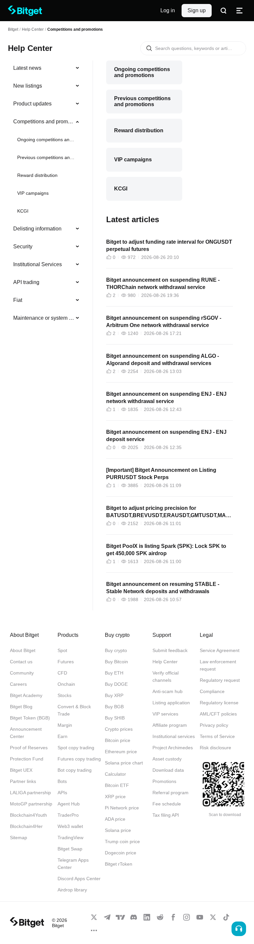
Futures (66, 661)
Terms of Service (217, 736)
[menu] (46, 194)
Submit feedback (170, 650)
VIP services (165, 714)
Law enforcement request (218, 665)
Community (22, 673)
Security (22, 246)
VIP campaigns (33, 193)
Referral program (170, 792)
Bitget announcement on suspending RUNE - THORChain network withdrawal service (163, 283)
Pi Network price (122, 807)
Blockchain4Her (26, 826)
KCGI (22, 211)
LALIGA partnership (30, 792)
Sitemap (18, 837)
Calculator (115, 774)
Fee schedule (166, 803)
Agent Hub (69, 803)
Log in (167, 10)
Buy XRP (114, 695)
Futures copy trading (79, 758)
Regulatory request (220, 680)
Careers (18, 684)
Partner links (23, 781)
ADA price (115, 819)
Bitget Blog (21, 706)
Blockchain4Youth (28, 815)
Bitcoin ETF (117, 785)
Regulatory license (219, 702)
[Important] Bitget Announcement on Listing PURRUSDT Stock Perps (161, 473)
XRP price (115, 796)
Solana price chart (124, 762)
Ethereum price (121, 751)
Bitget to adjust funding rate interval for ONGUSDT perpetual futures (169, 245)
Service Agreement (219, 650)
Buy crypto (116, 650)
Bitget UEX (21, 770)
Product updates (32, 103)
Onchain (66, 684)
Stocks (64, 695)
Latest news (27, 68)
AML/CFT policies (218, 714)
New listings (27, 86)
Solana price (118, 830)
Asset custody (167, 758)
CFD (62, 673)
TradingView (70, 837)
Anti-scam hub (167, 691)
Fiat (17, 300)
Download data (168, 770)
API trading (26, 282)
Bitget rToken (118, 864)
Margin (65, 725)
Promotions (164, 781)
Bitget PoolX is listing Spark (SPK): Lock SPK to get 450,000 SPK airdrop (166, 549)
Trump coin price (122, 841)
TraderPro (68, 815)
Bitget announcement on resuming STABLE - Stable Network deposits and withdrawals (162, 587)
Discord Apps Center (79, 878)
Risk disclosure (215, 747)
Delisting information (37, 228)
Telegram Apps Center (73, 863)
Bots (62, 781)
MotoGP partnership (31, 803)
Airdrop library (72, 889)
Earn (62, 736)
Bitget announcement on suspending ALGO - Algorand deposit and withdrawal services (162, 359)
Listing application (171, 702)
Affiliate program (169, 725)
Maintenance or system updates (43, 318)
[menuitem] (46, 68)
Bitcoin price (117, 740)
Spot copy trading (76, 747)
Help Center (165, 661)
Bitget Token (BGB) (30, 717)
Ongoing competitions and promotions (45, 139)
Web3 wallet (70, 826)
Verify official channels (165, 676)
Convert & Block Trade (74, 710)
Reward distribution (37, 175)
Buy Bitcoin (116, 661)
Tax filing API (165, 815)
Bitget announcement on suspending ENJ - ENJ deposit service (166, 435)
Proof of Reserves (29, 747)
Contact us (21, 661)
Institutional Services (37, 264)
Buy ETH (114, 673)
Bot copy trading (75, 770)
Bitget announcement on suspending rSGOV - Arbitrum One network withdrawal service (163, 321)
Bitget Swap (70, 848)
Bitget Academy (26, 695)
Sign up (197, 10)
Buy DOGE (116, 684)
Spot (62, 650)
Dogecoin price (120, 852)
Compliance (212, 691)
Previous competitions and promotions (45, 157)
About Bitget (22, 650)
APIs (62, 792)
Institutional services (173, 736)
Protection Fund (26, 758)
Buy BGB (114, 706)
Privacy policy (214, 725)
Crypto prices (119, 729)
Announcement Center (26, 732)
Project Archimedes (172, 747)
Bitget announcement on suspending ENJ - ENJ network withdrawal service (166, 397)
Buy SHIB (115, 717)
